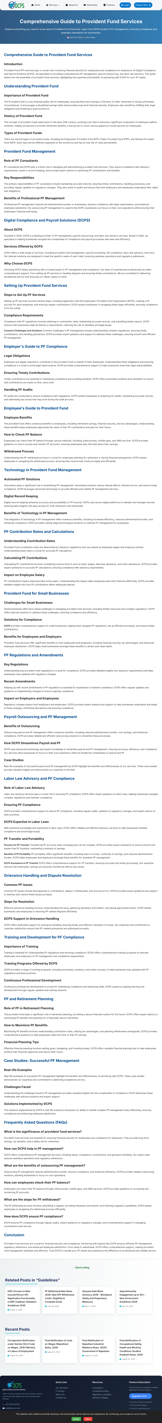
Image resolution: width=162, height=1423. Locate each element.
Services (53, 5)
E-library (111, 5)
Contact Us (61, 1397)
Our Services (62, 1387)
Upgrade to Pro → (140, 1396)
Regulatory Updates (101, 1394)
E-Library (60, 1391)
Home (37, 5)
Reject (88, 1419)
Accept (76, 1419)
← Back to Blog (81, 1267)
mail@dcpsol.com (12, 1408)
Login (126, 5)
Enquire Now (142, 5)
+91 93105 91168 (12, 1404)
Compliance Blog (100, 1391)
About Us (73, 5)
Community (92, 5)
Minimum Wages (100, 1397)
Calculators (97, 1387)
